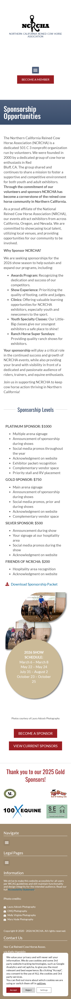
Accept (13, 990)
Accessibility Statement (21, 889)
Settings (44, 990)
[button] (35, 70)
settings (41, 983)
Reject (28, 990)
